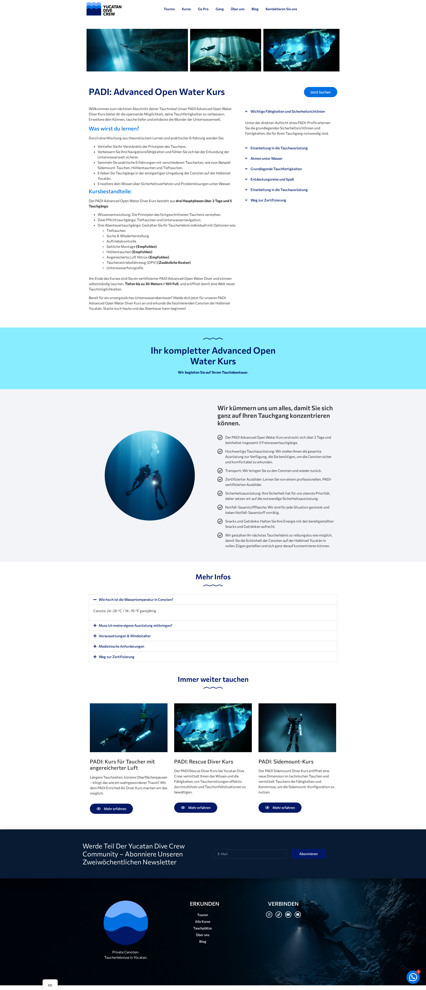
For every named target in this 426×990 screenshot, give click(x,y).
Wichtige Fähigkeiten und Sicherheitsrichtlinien (287, 111)
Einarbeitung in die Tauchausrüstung (279, 148)
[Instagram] (269, 914)
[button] (289, 111)
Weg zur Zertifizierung (268, 200)
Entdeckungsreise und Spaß (272, 179)
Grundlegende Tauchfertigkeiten (276, 169)
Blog (202, 941)
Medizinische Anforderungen (121, 646)
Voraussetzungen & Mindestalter (125, 636)
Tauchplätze (202, 928)
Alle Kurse (202, 921)
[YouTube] (288, 914)
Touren (202, 915)
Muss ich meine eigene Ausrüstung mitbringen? (135, 625)
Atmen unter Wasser (266, 158)
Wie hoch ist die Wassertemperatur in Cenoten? (136, 599)
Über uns (202, 935)
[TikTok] (279, 914)
